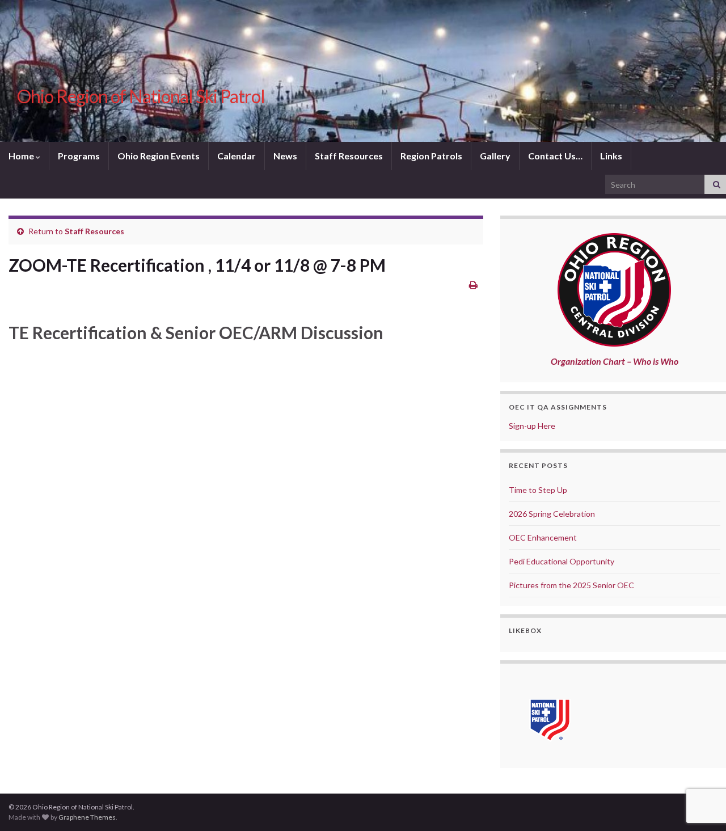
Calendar (236, 155)
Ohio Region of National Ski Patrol (141, 96)
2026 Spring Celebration (552, 513)
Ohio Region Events (158, 155)
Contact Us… (555, 155)
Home (22, 155)
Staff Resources (349, 155)
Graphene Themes (87, 817)
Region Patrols (431, 155)
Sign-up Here (532, 426)
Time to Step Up (538, 490)
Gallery (495, 155)
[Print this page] (473, 284)
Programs (79, 155)
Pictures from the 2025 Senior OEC (571, 585)
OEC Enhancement (543, 537)
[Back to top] (700, 763)
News (285, 155)
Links (611, 155)
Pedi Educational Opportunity (561, 561)
